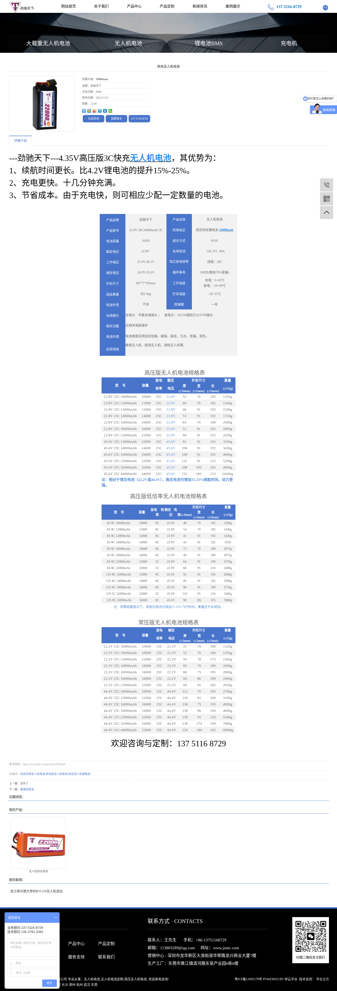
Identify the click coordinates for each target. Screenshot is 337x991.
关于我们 (101, 6)
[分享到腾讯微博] (100, 111)
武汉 (87, 984)
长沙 (65, 984)
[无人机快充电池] (38, 843)
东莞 (94, 984)
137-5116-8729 (139, 118)
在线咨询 (93, 118)
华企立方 (322, 979)
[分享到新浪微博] (95, 111)
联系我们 (106, 957)
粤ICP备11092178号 (248, 979)
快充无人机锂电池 (79, 774)
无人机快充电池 (38, 871)
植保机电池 (27, 789)
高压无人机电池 (135, 979)
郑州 (72, 984)
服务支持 (76, 957)
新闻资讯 (200, 6)
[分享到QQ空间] (89, 111)
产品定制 (167, 6)
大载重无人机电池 (48, 43)
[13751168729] (326, 184)
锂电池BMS (209, 43)
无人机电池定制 (112, 979)
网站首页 (68, 6)
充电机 (289, 43)
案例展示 (233, 6)
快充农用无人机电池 (32, 774)
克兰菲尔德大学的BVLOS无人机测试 (36, 891)
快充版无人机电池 (57, 774)
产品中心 (134, 6)
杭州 (79, 984)
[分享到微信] (110, 111)
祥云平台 (291, 979)
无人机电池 (128, 43)
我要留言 (116, 118)
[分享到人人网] (105, 111)
